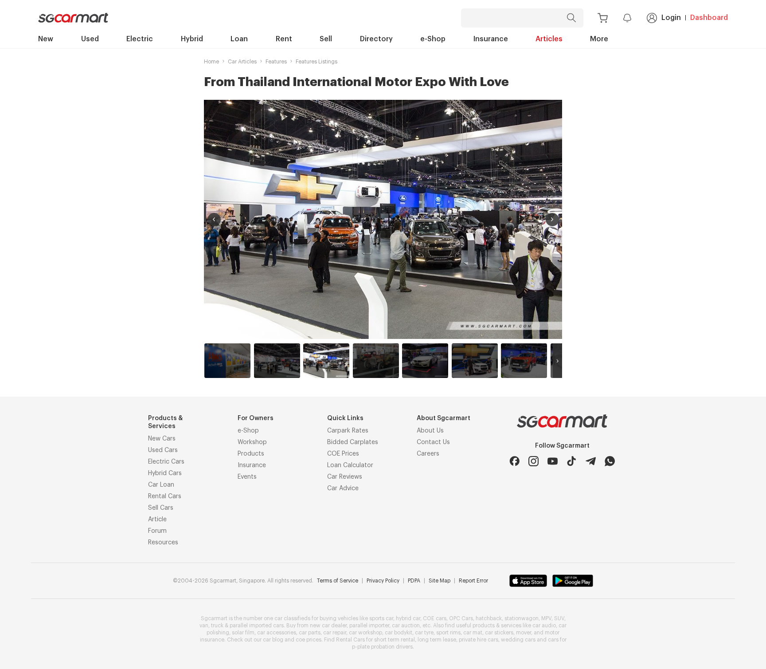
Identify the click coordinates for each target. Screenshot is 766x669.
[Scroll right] (557, 360)
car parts (309, 632)
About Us (430, 431)
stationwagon (521, 618)
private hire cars (478, 639)
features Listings (316, 61)
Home (211, 61)
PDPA (414, 580)
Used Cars (163, 450)
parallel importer (369, 625)
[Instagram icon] (533, 461)
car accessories (276, 632)
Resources (163, 542)
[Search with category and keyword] (571, 18)
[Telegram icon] (591, 461)
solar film (243, 632)
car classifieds (292, 618)
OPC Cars (461, 618)
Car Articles (242, 61)
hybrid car (408, 618)
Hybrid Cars (165, 473)
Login (671, 17)
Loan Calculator (350, 465)
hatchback (489, 618)
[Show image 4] (376, 360)
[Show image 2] (277, 360)
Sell (326, 39)
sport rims (448, 632)
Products (251, 454)
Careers (428, 454)
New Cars (162, 439)
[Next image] (552, 219)
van (203, 625)
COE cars (434, 618)
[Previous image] (214, 219)
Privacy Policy (383, 580)
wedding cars (518, 639)
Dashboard (709, 17)
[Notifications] (627, 17)
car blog (273, 639)
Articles (549, 39)
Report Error (473, 580)
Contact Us (433, 442)
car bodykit (398, 632)
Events (247, 477)
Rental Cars (164, 496)
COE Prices (343, 454)
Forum (157, 531)
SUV (559, 618)
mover (523, 632)
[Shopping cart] (603, 18)
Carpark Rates (347, 431)
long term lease (437, 639)
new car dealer (328, 625)
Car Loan (161, 485)
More (599, 39)
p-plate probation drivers (382, 646)
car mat (472, 632)
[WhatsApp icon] (610, 461)
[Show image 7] (524, 360)
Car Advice (343, 488)
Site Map (439, 580)
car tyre (424, 632)
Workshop (252, 442)
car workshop (365, 632)
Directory (376, 39)
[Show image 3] (326, 360)
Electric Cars (166, 462)
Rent (284, 39)
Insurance (490, 39)
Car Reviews (344, 477)
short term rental (394, 639)
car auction (406, 625)
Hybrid (192, 39)
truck (217, 625)
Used (90, 39)
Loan (239, 39)
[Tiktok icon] (572, 461)
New (45, 39)
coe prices (308, 639)
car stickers (499, 632)
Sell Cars (160, 508)
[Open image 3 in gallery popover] (383, 219)
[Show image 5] (425, 360)
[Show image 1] (227, 360)
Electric (139, 39)
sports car (381, 618)
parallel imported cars (257, 625)
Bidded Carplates (352, 442)
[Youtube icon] (552, 461)
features (276, 61)
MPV (546, 618)
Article (157, 519)
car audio (544, 625)
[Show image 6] (475, 360)
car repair (334, 632)
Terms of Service (337, 580)
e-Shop (433, 39)
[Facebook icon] (514, 461)
